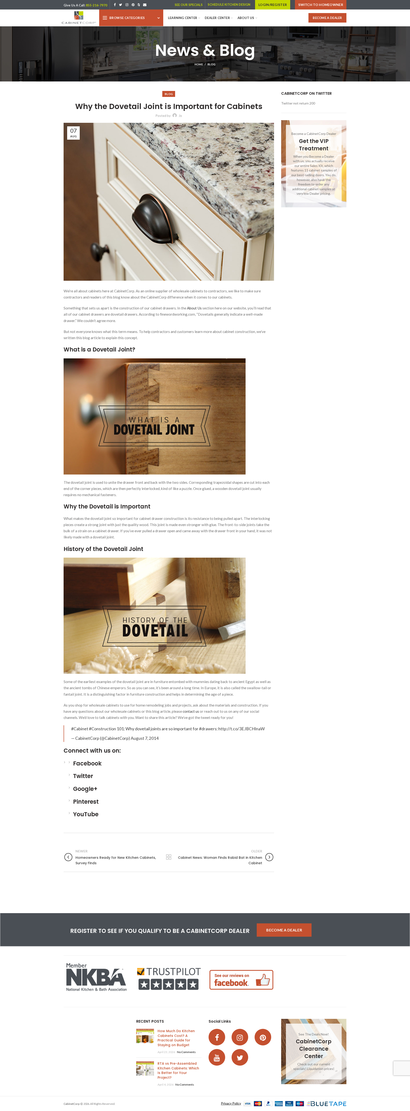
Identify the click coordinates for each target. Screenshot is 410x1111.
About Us (194, 308)
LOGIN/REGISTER (272, 5)
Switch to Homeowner (320, 5)
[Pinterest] (133, 5)
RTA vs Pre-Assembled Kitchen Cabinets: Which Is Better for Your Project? (178, 1070)
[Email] (144, 5)
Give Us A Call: (74, 5)
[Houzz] (138, 5)
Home (199, 64)
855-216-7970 (96, 5)
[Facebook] (114, 5)
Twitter (83, 776)
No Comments (186, 1052)
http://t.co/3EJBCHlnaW (241, 728)
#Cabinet (79, 728)
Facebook (87, 763)
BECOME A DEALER (327, 18)
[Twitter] (120, 5)
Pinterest (86, 802)
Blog (211, 64)
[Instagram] (127, 5)
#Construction (102, 728)
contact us (191, 711)
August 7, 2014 (144, 738)
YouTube (85, 814)
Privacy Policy (231, 1103)
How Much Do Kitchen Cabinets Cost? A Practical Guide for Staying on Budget (176, 1038)
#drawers (208, 728)
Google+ (85, 789)
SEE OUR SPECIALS (189, 5)
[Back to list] (168, 857)
